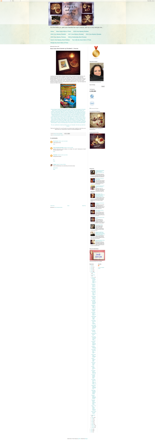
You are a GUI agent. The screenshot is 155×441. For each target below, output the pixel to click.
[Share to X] (67, 133)
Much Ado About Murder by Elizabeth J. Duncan (93, 397)
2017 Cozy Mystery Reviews (75, 34)
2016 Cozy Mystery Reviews (93, 34)
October (93, 277)
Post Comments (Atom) (58, 207)
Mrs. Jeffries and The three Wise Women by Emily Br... (93, 302)
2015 (92, 430)
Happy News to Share (99, 224)
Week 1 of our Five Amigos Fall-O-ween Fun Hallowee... (93, 408)
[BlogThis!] (66, 133)
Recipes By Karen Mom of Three (59, 42)
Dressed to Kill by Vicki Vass (93, 334)
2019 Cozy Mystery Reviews (81, 31)
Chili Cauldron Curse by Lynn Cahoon (99, 211)
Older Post (84, 205)
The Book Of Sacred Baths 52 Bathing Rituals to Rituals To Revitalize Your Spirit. (99, 172)
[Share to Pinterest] (69, 133)
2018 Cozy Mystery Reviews (58, 34)
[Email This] (64, 133)
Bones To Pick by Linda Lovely (93, 412)
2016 (92, 429)
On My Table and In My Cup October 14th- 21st (93, 322)
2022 (92, 265)
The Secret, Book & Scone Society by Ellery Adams (93, 402)
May (92, 421)
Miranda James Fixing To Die (93, 368)
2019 (92, 268)
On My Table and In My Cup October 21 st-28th (93, 293)
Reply (54, 144)
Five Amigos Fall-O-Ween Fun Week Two (93, 372)
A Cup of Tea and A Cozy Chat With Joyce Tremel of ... (93, 338)
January (93, 427)
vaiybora (54, 164)
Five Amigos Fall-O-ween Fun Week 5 (93, 285)
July (92, 418)
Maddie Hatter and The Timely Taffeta (93, 318)
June (92, 420)
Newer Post (52, 205)
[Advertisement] (68, 196)
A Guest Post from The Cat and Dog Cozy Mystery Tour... (99, 186)
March (93, 424)
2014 (92, 431)
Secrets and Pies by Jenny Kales (93, 364)
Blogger (86, 438)
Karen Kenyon (55, 141)
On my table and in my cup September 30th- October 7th (93, 381)
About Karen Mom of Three (63, 31)
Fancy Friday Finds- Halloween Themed (93, 356)
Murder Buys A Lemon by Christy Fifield (99, 179)
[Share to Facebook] (68, 133)
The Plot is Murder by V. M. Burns (93, 347)
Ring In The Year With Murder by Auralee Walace (93, 392)
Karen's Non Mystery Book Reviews (60, 40)
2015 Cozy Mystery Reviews (58, 37)
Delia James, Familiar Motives (93, 310)
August (93, 417)
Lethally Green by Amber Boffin (93, 360)
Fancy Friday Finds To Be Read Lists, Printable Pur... (93, 327)
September (93, 415)
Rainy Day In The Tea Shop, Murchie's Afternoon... (100, 241)
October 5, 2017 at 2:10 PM (68, 147)
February (93, 425)
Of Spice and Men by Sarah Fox (93, 289)
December (93, 272)
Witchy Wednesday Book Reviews (77, 37)
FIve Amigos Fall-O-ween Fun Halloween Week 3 (93, 343)
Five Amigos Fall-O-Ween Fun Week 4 (93, 313)
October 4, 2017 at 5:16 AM (62, 141)
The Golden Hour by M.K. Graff (93, 331)
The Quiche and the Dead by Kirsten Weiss (93, 376)
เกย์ (53, 159)
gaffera (79, 438)
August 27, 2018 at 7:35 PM (61, 164)
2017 (92, 271)
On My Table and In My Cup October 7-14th (93, 351)
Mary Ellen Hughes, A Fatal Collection (93, 306)
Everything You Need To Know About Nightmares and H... (93, 280)
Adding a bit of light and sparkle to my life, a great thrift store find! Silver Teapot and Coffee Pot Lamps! (100, 233)
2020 (92, 267)
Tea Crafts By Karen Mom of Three (81, 40)
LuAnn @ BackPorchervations (58, 147)
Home (52, 31)
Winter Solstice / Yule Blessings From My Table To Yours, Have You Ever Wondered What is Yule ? (100, 195)
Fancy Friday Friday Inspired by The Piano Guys (93, 387)
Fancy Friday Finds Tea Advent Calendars (93, 297)
